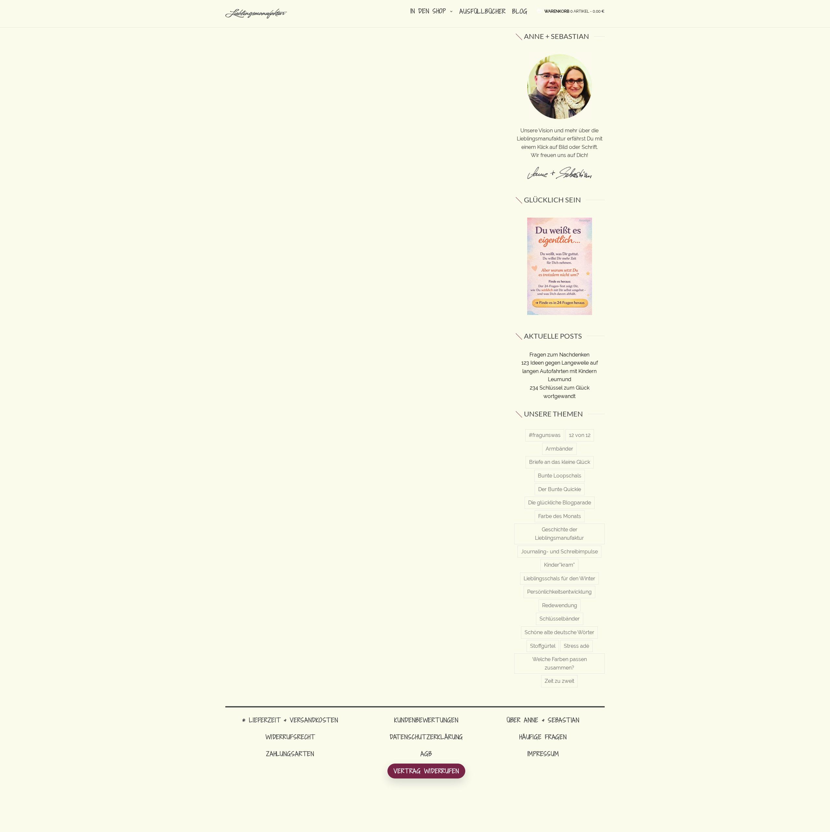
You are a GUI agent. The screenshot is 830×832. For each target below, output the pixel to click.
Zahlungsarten (290, 753)
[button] (574, 11)
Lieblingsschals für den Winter (559, 578)
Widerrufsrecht (290, 736)
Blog (520, 11)
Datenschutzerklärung (426, 736)
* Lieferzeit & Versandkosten (290, 720)
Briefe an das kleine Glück (559, 462)
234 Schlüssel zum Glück (559, 388)
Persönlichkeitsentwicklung (559, 592)
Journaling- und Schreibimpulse (559, 552)
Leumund (559, 379)
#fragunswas (545, 435)
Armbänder (559, 449)
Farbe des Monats (559, 516)
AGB (426, 753)
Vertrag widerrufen (426, 770)
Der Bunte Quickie (559, 489)
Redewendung (559, 605)
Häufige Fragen (543, 736)
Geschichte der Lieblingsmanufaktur (559, 533)
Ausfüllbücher (482, 11)
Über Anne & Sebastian (543, 720)
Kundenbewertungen (426, 720)
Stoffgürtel (542, 646)
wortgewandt (559, 396)
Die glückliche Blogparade (559, 503)
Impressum (543, 753)
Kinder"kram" (559, 565)
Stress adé (576, 646)
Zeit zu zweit (559, 681)
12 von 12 (579, 435)
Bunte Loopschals (559, 476)
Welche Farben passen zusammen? (559, 663)
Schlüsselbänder (560, 619)
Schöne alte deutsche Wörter (559, 632)
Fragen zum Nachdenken (559, 355)
